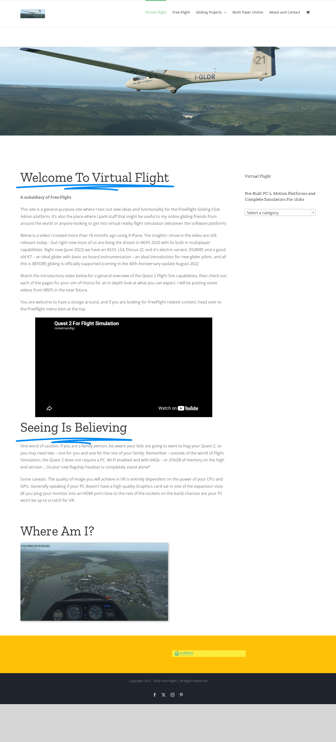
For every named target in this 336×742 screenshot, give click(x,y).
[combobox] (280, 212)
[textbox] (280, 212)
